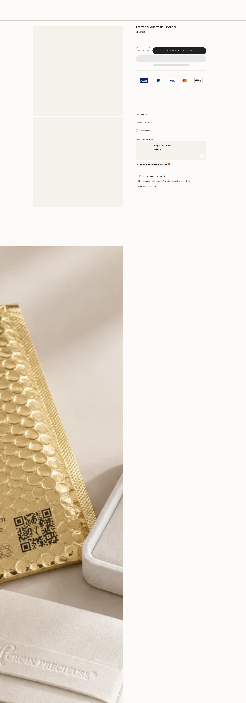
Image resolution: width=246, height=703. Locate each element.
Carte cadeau (213, 9)
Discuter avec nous (147, 186)
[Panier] (238, 17)
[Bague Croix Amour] (143, 150)
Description (141, 114)
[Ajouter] (202, 156)
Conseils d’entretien (43, 242)
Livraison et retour (144, 122)
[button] (34, 17)
